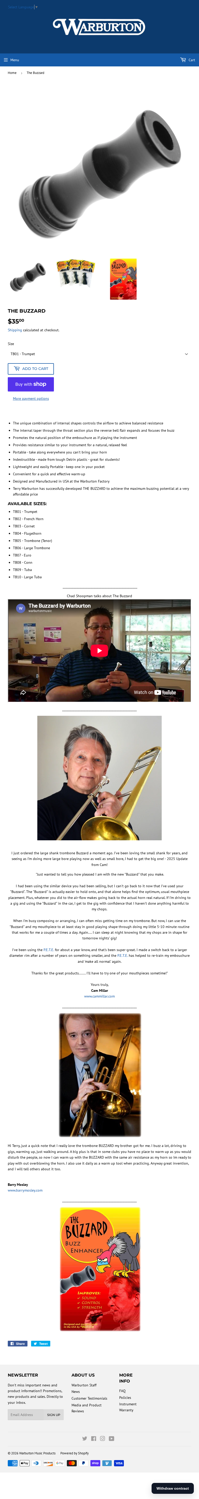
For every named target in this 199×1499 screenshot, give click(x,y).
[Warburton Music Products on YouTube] (111, 1439)
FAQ (122, 1390)
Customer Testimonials (89, 1398)
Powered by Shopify (74, 1453)
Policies (125, 1397)
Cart (191, 60)
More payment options (31, 398)
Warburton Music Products (37, 1453)
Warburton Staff (84, 1385)
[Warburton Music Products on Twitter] (84, 1439)
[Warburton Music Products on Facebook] (93, 1439)
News (76, 1391)
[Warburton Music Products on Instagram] (102, 1439)
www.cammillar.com (99, 996)
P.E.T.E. (49, 949)
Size (11, 343)
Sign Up (53, 1415)
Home (12, 73)
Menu (14, 60)
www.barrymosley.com (25, 1190)
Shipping (15, 330)
